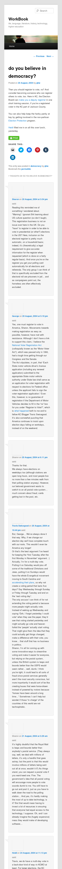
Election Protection (17, 120)
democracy (36, 165)
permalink (26, 168)
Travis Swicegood (20, 525)
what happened (21, 410)
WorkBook (18, 19)
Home (12, 46)
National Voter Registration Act (26, 345)
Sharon (15, 199)
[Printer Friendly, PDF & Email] (13, 139)
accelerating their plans (23, 582)
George (15, 316)
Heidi (10, 127)
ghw (38, 82)
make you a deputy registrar (32, 99)
